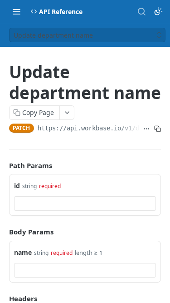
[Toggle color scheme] (158, 11)
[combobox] (85, 203)
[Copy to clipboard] (157, 129)
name (23, 252)
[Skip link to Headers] (2, 298)
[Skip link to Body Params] (2, 231)
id (17, 185)
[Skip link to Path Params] (2, 165)
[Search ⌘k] (141, 11)
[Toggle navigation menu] (16, 11)
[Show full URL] (146, 129)
